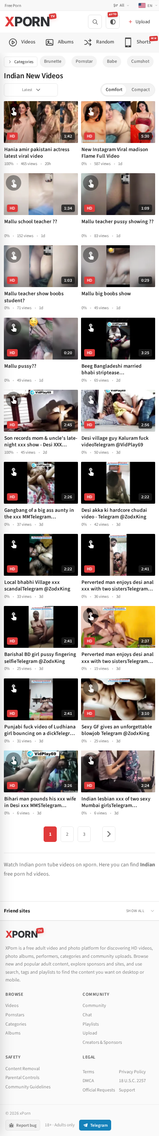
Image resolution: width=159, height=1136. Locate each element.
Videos (12, 1005)
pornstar (84, 61)
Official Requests (99, 1090)
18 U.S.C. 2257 (132, 1080)
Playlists (91, 1024)
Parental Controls (22, 1077)
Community (94, 1005)
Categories (24, 62)
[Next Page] (108, 834)
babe (112, 61)
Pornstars (14, 1015)
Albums (12, 1033)
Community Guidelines (28, 1087)
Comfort (114, 89)
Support (127, 1090)
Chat (87, 1015)
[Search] (95, 22)
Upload (90, 1033)
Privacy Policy (132, 1072)
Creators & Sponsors (102, 1042)
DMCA (88, 1080)
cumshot (140, 61)
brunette (52, 61)
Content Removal (22, 1068)
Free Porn (13, 5)
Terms (88, 1072)
